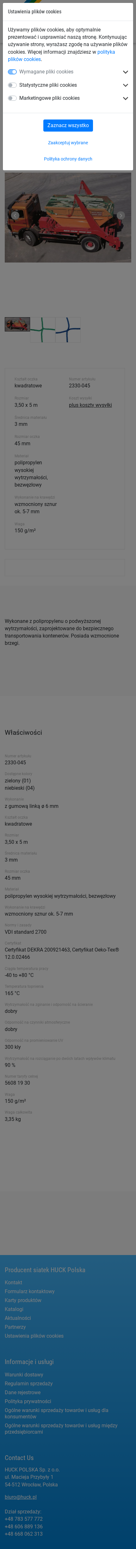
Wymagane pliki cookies (46, 72)
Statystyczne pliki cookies (48, 85)
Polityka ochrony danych (68, 158)
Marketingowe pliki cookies (49, 98)
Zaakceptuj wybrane (68, 142)
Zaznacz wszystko (68, 125)
